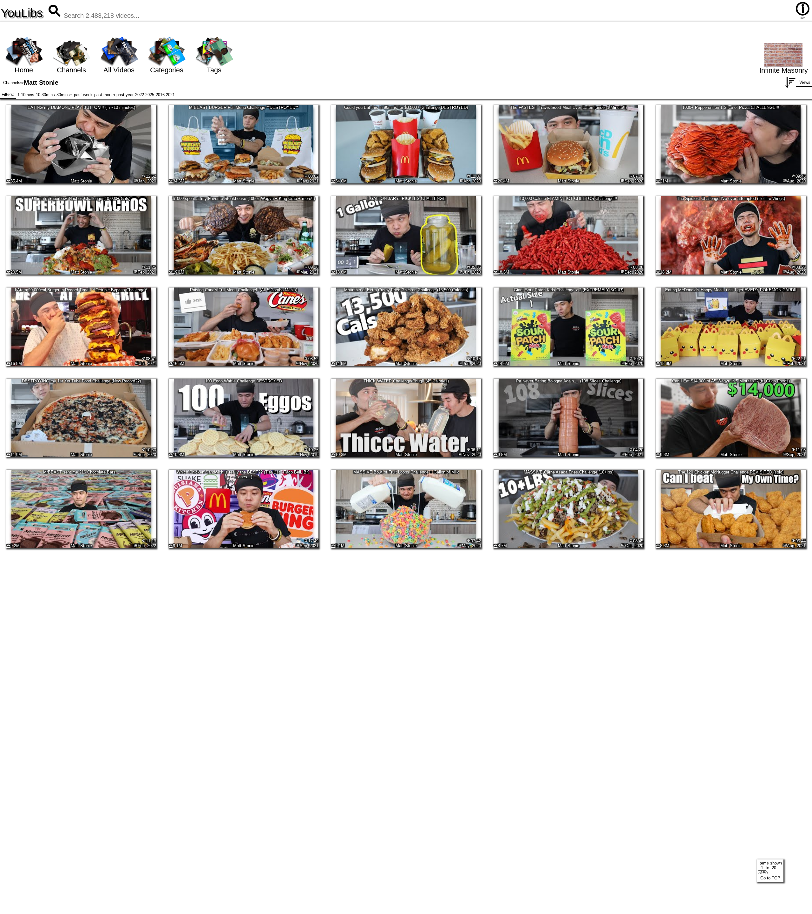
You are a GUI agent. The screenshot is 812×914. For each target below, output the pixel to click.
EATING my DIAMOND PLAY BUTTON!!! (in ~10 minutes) (81, 107)
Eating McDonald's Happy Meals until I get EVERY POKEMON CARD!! (730, 290)
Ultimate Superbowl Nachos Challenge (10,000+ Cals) (81, 198)
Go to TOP (770, 878)
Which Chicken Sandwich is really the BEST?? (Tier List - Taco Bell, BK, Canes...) (244, 474)
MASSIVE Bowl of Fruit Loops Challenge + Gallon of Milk (406, 472)
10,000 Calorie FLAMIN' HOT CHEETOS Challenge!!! (568, 198)
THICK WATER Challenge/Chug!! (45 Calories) (406, 381)
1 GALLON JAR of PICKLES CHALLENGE (406, 198)
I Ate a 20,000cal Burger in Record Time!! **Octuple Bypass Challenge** (81, 290)
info (803, 18)
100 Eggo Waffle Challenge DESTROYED (243, 381)
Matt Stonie (81, 181)
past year (125, 94)
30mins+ (64, 94)
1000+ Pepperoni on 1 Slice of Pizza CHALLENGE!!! (730, 107)
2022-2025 (144, 94)
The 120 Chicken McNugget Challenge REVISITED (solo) (730, 472)
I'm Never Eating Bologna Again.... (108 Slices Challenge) (568, 381)
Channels (11, 82)
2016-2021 (165, 94)
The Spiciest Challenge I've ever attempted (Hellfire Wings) (731, 198)
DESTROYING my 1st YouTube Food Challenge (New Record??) (81, 381)
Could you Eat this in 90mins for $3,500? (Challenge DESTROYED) (406, 107)
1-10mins (25, 94)
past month (104, 94)
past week (83, 94)
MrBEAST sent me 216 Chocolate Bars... (81, 472)
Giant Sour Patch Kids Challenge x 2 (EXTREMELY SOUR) (568, 290)
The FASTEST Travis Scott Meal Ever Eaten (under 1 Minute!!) (568, 107)
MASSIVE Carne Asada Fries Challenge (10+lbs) (568, 472)
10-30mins (45, 94)
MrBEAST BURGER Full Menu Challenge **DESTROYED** (243, 107)
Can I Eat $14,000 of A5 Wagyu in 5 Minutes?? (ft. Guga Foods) (731, 381)
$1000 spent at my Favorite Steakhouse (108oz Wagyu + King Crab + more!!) (244, 198)
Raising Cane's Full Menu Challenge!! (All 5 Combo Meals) (243, 290)
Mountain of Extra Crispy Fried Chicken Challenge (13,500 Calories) (406, 290)
